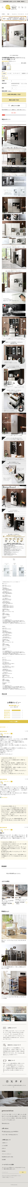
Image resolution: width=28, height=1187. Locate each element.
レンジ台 (9, 73)
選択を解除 (23, 63)
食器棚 (4, 73)
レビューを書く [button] (14, 721)
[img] (3, 731)
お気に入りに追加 (15, 105)
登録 (22, 1172)
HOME (3, 14)
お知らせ (4, 1148)
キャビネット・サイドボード (18, 14)
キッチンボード (16, 73)
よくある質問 (4, 1145)
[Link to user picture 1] (3, 800)
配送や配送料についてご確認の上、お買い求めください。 (14, 109)
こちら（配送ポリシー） (12, 1066)
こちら (15, 1034)
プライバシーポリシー (6, 1154)
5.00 (18, 705)
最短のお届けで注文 (14, 100)
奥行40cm (5, 78)
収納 (8, 14)
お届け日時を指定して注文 (14, 94)
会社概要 (4, 1159)
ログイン (5, 1047)
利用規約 (4, 1151)
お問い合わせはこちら (8, 1131)
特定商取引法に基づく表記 (7, 1156)
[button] (3, 38)
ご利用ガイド (4, 1142)
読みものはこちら (5, 1123)
